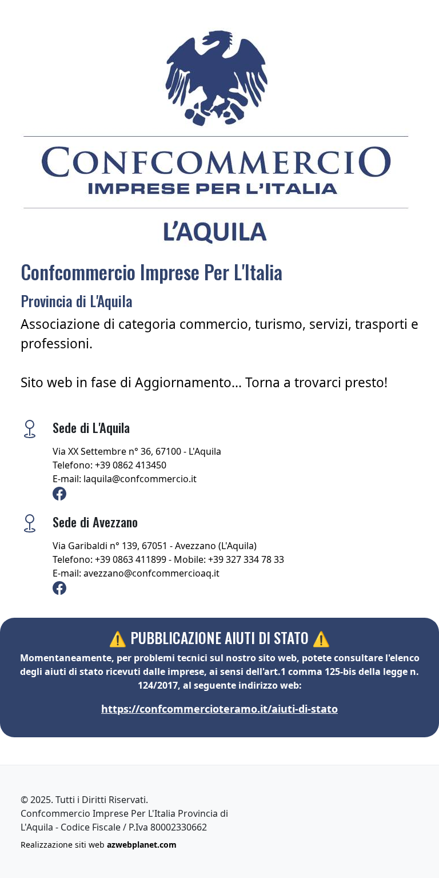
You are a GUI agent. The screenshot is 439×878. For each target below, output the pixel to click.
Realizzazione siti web (99, 844)
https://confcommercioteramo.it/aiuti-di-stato (219, 709)
